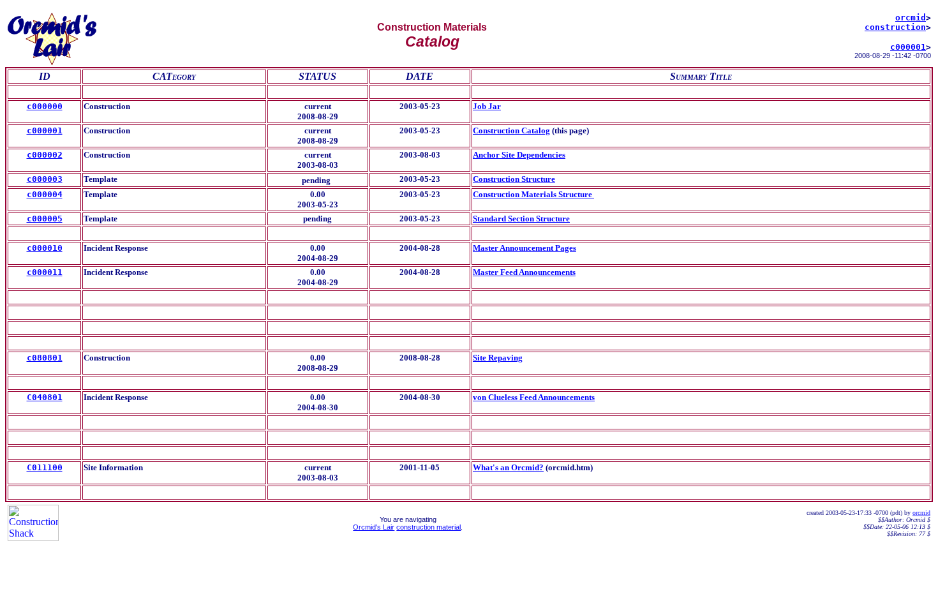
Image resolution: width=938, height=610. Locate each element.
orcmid (910, 17)
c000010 (45, 248)
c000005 (45, 218)
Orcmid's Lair (373, 527)
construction (895, 27)
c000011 (45, 272)
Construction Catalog (511, 130)
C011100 (45, 467)
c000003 (45, 179)
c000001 (908, 47)
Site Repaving (498, 357)
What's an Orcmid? (508, 467)
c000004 (45, 194)
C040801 (45, 397)
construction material (428, 527)
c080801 (45, 357)
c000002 (45, 155)
